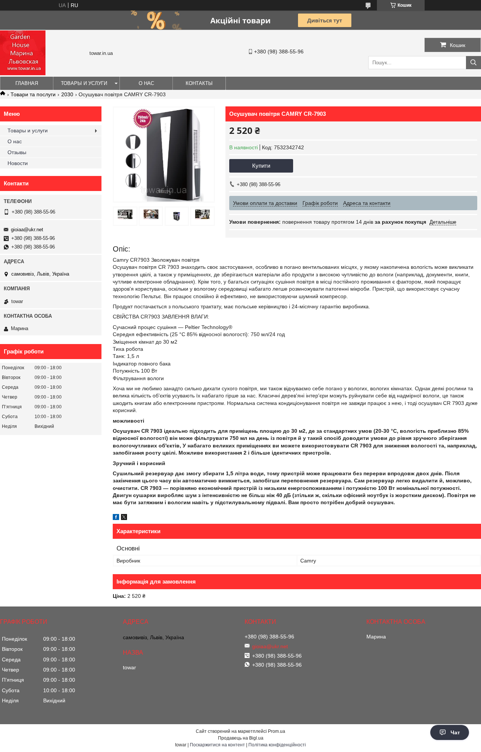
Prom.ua (276, 731)
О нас (146, 83)
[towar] (22, 73)
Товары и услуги (84, 83)
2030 (67, 94)
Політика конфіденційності (277, 744)
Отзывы (17, 152)
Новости (18, 163)
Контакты (199, 83)
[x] (124, 518)
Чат (455, 732)
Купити (261, 165)
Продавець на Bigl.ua (240, 738)
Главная (26, 83)
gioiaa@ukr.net (27, 229)
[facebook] (116, 518)
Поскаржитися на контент (217, 744)
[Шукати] (473, 62)
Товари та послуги (33, 94)
